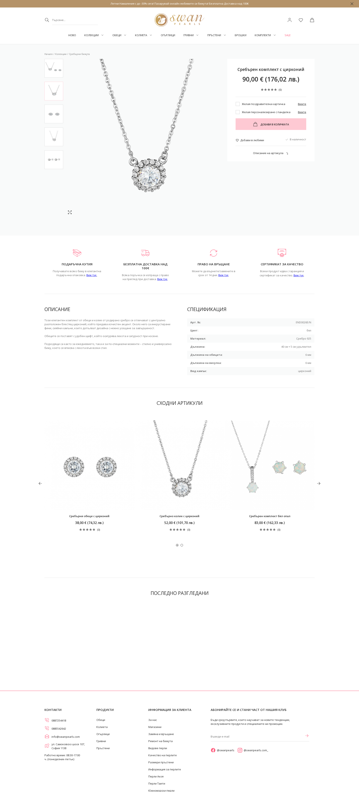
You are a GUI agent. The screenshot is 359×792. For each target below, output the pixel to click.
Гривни (188, 35)
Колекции (91, 35)
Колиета (141, 35)
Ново (72, 35)
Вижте (302, 104)
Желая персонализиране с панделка (266, 112)
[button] (177, 545)
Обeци (116, 35)
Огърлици (168, 35)
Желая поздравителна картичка (263, 104)
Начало (48, 54)
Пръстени (214, 35)
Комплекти (263, 35)
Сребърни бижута (79, 54)
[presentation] (40, 483)
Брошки (240, 35)
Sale (288, 35)
